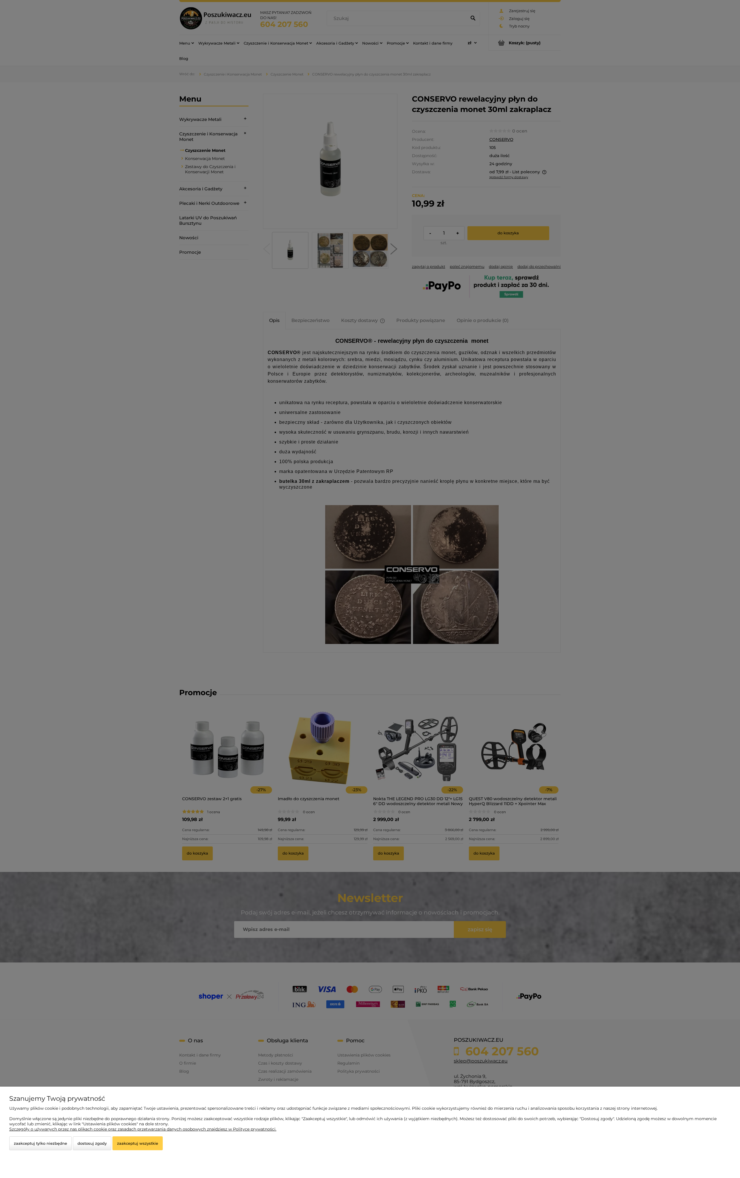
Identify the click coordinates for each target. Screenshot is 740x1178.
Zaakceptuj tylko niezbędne (40, 1143)
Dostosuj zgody (92, 1143)
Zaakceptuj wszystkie (137, 1143)
